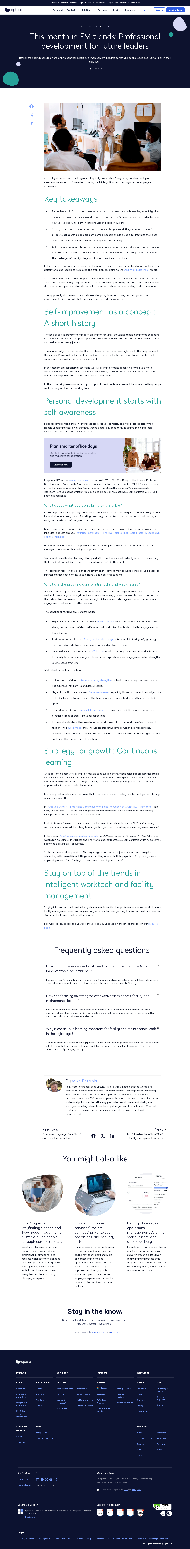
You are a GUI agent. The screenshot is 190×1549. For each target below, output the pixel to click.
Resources (129, 10)
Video (159, 1449)
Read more (136, 2)
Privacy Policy (44, 1538)
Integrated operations (21, 1404)
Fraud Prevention (63, 1538)
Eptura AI (58, 10)
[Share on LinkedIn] (31, 123)
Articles (140, 1432)
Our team (141, 1388)
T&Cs (126, 1489)
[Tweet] (31, 114)
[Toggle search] (145, 10)
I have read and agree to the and (122, 1489)
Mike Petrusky (85, 1081)
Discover (92, 26)
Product (71, 10)
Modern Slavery (83, 1538)
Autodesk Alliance (101, 1401)
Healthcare (82, 1388)
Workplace (41, 1400)
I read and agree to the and (97, 1332)
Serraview (21, 1442)
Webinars (161, 1432)
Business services (64, 1388)
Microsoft (104, 1388)
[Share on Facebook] (31, 106)
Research (161, 1444)
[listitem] (37, 1479)
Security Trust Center (123, 1538)
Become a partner (121, 1396)
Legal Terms (28, 1538)
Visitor (39, 1405)
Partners (102, 10)
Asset (39, 1388)
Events (140, 1444)
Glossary (161, 1405)
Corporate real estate (104, 1410)
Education (61, 1394)
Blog (106, 26)
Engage (40, 1394)
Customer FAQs (102, 1538)
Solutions (87, 10)
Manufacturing (84, 1394)
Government (62, 1408)
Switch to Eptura (44, 1438)
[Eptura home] (14, 10)
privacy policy (115, 1332)
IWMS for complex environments (22, 1413)
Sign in (159, 9)
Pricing (116, 10)
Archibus (20, 1436)
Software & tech (85, 1400)
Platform (20, 1388)
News (139, 1394)
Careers (141, 1400)
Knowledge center (162, 1390)
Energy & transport (61, 1401)
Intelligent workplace (21, 1396)
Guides (140, 1449)
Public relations (24, 1484)
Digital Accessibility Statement (153, 1538)
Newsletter (142, 1411)
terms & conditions (99, 1332)
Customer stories (145, 1438)
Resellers (101, 1394)
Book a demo (175, 9)
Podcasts (161, 1438)
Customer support (161, 1398)
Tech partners (124, 1388)
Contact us (23, 1479)
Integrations (42, 1432)
